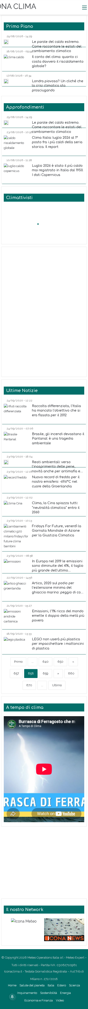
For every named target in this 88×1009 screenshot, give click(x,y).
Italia (51, 985)
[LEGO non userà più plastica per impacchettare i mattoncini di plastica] (14, 644)
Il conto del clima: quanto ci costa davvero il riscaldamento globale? (58, 61)
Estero (61, 985)
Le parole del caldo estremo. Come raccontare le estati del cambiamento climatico (56, 46)
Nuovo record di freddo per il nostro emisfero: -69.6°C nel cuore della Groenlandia (56, 481)
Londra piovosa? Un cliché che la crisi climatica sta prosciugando (57, 85)
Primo (18, 661)
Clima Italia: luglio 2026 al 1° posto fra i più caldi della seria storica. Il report (57, 142)
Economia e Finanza (38, 1000)
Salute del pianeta (32, 985)
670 (29, 685)
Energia (65, 993)
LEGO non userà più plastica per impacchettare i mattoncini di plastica (58, 643)
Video (60, 1000)
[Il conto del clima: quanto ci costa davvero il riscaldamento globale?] (14, 62)
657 (16, 673)
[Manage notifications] (12, 997)
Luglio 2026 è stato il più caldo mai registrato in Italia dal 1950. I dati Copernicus (57, 170)
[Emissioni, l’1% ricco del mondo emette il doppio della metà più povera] (17, 618)
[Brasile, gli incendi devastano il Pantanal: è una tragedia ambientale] (17, 440)
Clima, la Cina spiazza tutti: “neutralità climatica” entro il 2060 (56, 507)
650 (60, 661)
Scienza (74, 985)
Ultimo (57, 685)
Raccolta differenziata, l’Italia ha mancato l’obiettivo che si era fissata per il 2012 (56, 410)
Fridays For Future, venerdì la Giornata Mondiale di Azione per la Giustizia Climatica (56, 530)
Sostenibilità (48, 993)
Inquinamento (27, 993)
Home (12, 985)
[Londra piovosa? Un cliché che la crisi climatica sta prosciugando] (6, 81)
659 (45, 673)
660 (71, 673)
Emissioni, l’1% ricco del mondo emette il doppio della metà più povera (58, 615)
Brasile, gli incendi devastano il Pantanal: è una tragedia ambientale (58, 438)
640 (45, 661)
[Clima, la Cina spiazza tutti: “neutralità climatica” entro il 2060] (13, 507)
